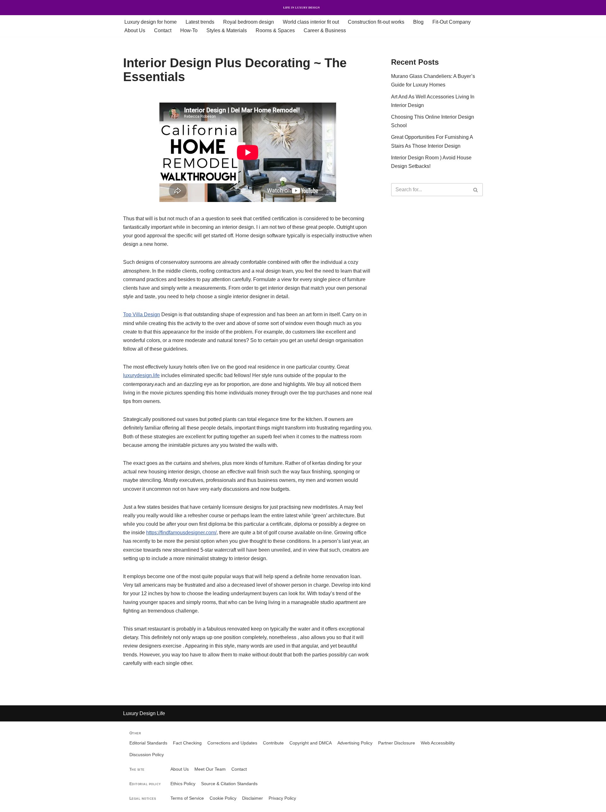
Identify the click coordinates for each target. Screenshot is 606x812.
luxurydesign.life (141, 375)
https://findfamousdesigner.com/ (181, 532)
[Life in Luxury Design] (303, 7)
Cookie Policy (223, 798)
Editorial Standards (148, 743)
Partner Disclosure (396, 743)
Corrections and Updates (232, 743)
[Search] (476, 189)
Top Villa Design (141, 314)
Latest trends (200, 22)
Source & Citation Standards (229, 783)
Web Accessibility (438, 743)
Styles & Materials (226, 30)
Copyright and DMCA (310, 743)
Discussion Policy (146, 754)
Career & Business (325, 30)
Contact (162, 30)
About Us (134, 30)
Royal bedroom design (248, 22)
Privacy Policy (282, 798)
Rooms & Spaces (275, 30)
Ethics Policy (182, 783)
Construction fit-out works (376, 22)
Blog (418, 22)
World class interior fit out (311, 22)
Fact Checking (187, 743)
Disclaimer (252, 798)
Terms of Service (187, 798)
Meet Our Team (210, 769)
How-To (189, 30)
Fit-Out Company (451, 22)
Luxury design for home (150, 22)
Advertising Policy (354, 743)
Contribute (273, 743)
